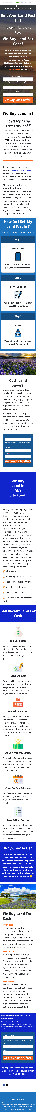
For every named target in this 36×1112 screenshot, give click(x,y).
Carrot (29, 1110)
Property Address (18, 76)
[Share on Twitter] (7, 1085)
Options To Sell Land (9, 1097)
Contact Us (29, 1097)
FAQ (17, 1097)
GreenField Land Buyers (20, 170)
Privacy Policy (16, 1099)
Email (18, 92)
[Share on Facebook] (4, 1085)
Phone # (18, 85)
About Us (23, 8)
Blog (22, 1099)
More (29, 8)
